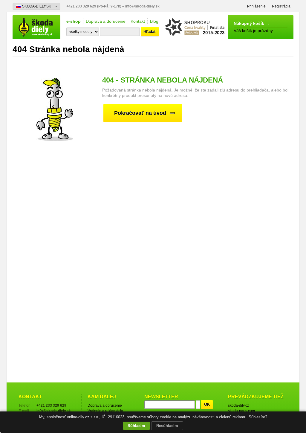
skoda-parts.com (241, 411)
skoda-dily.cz (238, 405)
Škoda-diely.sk (36, 27)
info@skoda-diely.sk (142, 6)
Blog (154, 21)
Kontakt (138, 21)
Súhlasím (136, 425)
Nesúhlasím (167, 425)
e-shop (73, 21)
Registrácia (281, 6)
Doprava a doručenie (106, 21)
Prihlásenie (256, 6)
